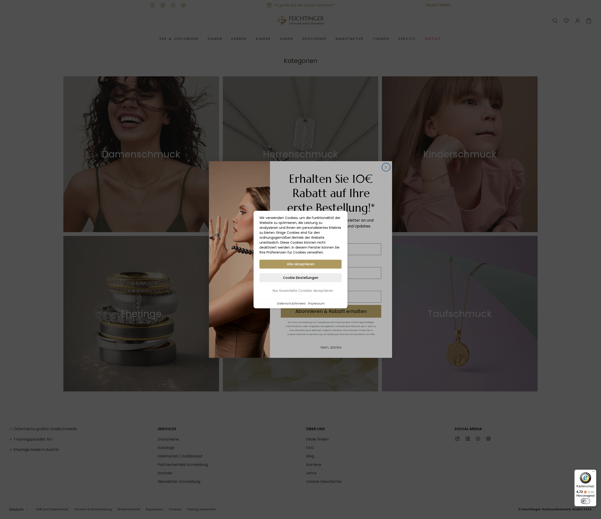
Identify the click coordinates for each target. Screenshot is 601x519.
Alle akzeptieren (300, 264)
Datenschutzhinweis (291, 303)
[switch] (585, 501)
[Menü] (593, 472)
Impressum (316, 303)
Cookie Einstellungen (300, 277)
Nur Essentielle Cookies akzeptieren (303, 290)
